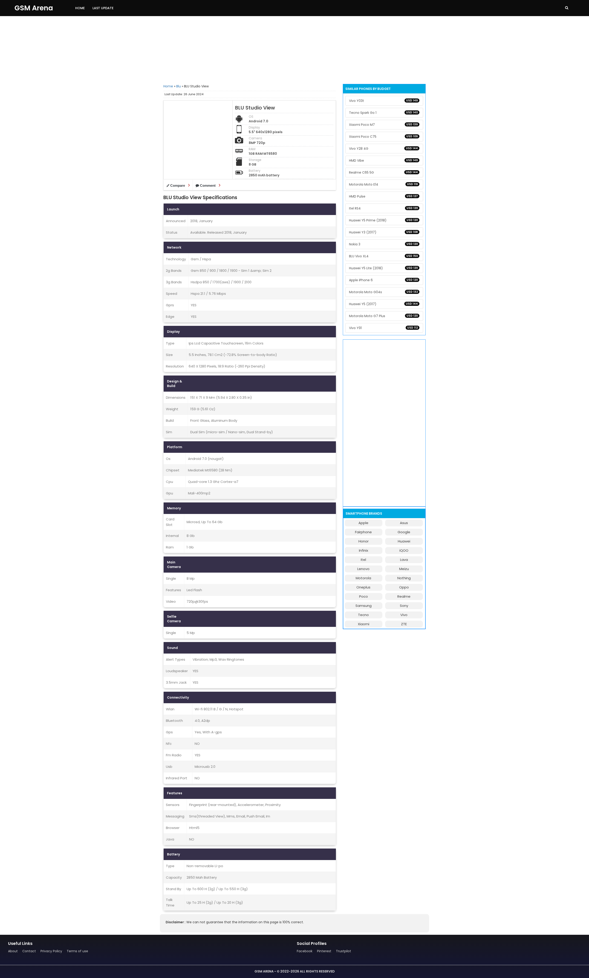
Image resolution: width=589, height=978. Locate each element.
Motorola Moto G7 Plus (383, 316)
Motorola (363, 578)
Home (80, 8)
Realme (403, 596)
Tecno (363, 614)
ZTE (404, 624)
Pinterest (324, 951)
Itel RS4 (383, 208)
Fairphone (363, 532)
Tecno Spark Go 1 (383, 112)
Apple (363, 522)
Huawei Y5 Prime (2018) (383, 220)
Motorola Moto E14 (383, 184)
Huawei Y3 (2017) (383, 232)
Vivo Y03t (383, 100)
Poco (363, 596)
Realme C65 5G (383, 172)
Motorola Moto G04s (383, 292)
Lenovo (363, 568)
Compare (177, 185)
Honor (363, 541)
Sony (404, 605)
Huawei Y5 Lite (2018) (383, 268)
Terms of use (77, 951)
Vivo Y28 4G (383, 148)
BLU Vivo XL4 (383, 256)
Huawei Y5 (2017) (383, 304)
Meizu (404, 568)
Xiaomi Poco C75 (383, 136)
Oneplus (363, 587)
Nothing (404, 578)
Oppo (404, 587)
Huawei (404, 541)
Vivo (403, 614)
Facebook (304, 951)
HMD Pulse (383, 196)
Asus (404, 522)
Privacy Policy (51, 951)
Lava (404, 559)
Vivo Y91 (383, 328)
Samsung (363, 605)
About (13, 951)
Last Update (102, 8)
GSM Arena (33, 8)
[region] (294, 49)
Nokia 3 (383, 244)
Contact (29, 951)
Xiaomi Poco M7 (383, 124)
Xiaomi (363, 624)
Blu (178, 86)
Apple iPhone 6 (383, 280)
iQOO (403, 550)
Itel (363, 559)
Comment (208, 185)
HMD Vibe (383, 160)
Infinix (363, 550)
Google (404, 532)
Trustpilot (343, 951)
